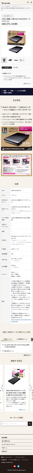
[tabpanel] (16, 349)
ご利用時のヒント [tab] (22, 339)
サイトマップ (25, 459)
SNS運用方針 (4, 459)
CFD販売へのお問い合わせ (7, 462)
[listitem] (27, 355)
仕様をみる (26, 83)
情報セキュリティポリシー (7, 457)
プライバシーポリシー (20, 457)
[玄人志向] (5, 4)
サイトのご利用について (14, 459)
